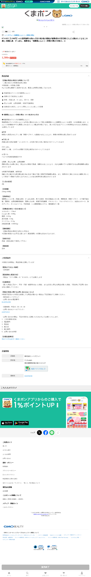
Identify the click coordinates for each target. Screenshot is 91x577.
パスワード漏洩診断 (43, 535)
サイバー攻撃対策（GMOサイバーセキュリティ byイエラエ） (30, 537)
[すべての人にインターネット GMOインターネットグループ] (75, 1)
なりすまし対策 (75, 537)
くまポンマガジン (8, 507)
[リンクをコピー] (58, 432)
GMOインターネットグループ (41, 514)
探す (27, 575)
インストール (74, 6)
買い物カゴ (63, 575)
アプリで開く (85, 6)
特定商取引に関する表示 (10, 479)
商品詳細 (5, 76)
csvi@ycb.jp (6, 312)
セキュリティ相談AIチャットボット (72, 535)
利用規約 (5, 466)
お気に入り (45, 575)
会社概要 (5, 491)
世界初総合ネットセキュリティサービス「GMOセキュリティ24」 (19, 535)
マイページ (82, 575)
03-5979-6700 (6, 302)
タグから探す (7, 450)
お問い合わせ (7, 458)
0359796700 (28, 376)
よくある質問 (7, 454)
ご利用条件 (6, 258)
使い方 (5, 446)
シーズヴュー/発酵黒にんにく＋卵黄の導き (19, 35)
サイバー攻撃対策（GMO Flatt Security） (58, 537)
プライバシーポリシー (9, 470)
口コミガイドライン (9, 474)
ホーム (9, 575)
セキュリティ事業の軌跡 (9, 539)
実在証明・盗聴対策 (8, 537)
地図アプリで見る (37, 369)
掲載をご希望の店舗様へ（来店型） (13, 499)
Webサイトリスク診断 (55, 535)
